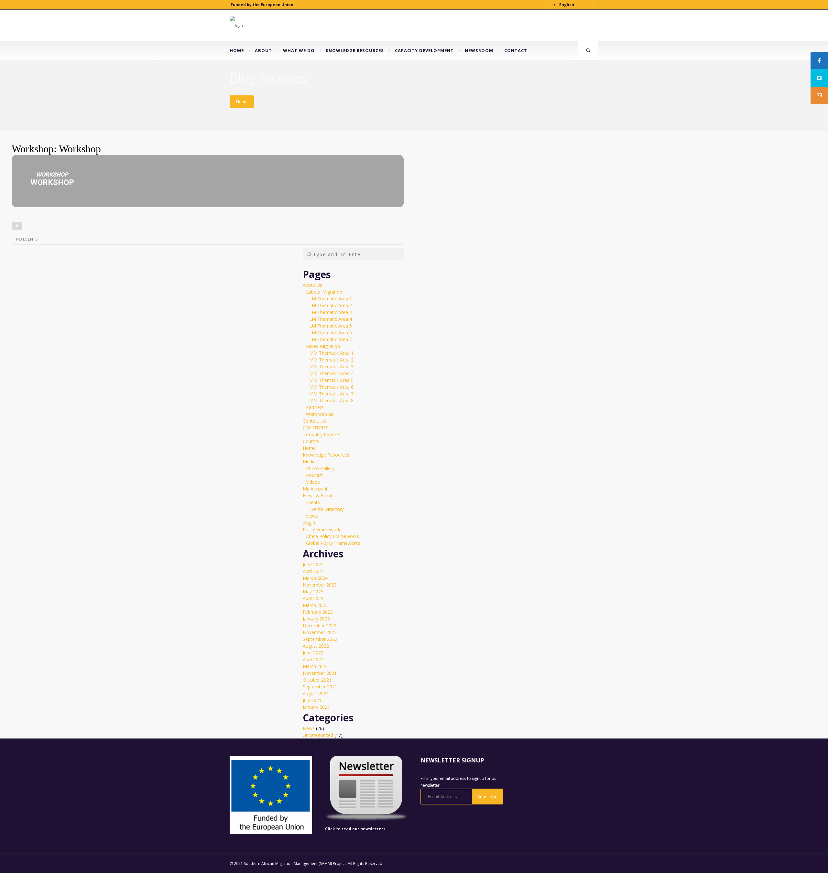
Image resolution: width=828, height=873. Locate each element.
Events (313, 502)
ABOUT (263, 50)
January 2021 (316, 707)
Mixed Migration (323, 346)
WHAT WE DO (299, 50)
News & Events (319, 495)
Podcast (314, 475)
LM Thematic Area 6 (330, 332)
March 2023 (315, 605)
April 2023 (313, 598)
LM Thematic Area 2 (330, 305)
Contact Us (314, 421)
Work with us (319, 414)
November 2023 (320, 585)
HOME (237, 50)
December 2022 (319, 625)
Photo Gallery (320, 468)
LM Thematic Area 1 (330, 299)
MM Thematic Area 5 (331, 380)
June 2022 (313, 653)
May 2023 (313, 591)
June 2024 (313, 564)
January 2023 (316, 619)
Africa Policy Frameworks (332, 536)
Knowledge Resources (326, 455)
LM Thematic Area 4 (330, 319)
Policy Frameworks (323, 529)
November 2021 (320, 673)
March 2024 (315, 578)
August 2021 (316, 693)
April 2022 (313, 659)
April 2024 (313, 571)
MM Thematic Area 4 (331, 373)
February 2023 (318, 612)
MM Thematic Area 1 (331, 353)
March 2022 (315, 666)
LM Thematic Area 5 (330, 326)
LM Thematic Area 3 (330, 312)
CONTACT (515, 50)
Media (309, 461)
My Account (315, 489)
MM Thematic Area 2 (331, 360)
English (566, 4)
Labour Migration (324, 292)
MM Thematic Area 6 (331, 387)
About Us (312, 285)
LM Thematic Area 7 (330, 339)
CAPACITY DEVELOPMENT (424, 50)
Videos (313, 482)
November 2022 (320, 632)
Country (311, 441)
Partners (315, 407)
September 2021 (320, 687)
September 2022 (320, 639)
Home (241, 101)
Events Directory (326, 509)
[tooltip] (819, 60)
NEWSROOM (479, 50)
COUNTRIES (315, 428)
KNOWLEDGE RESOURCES (355, 50)
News (312, 516)
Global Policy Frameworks (333, 543)
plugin (309, 523)
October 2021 (317, 680)
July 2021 (312, 700)
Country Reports (323, 434)
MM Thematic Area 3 (331, 366)
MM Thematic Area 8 (331, 400)
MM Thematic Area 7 (331, 394)
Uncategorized (318, 735)
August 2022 (316, 646)
